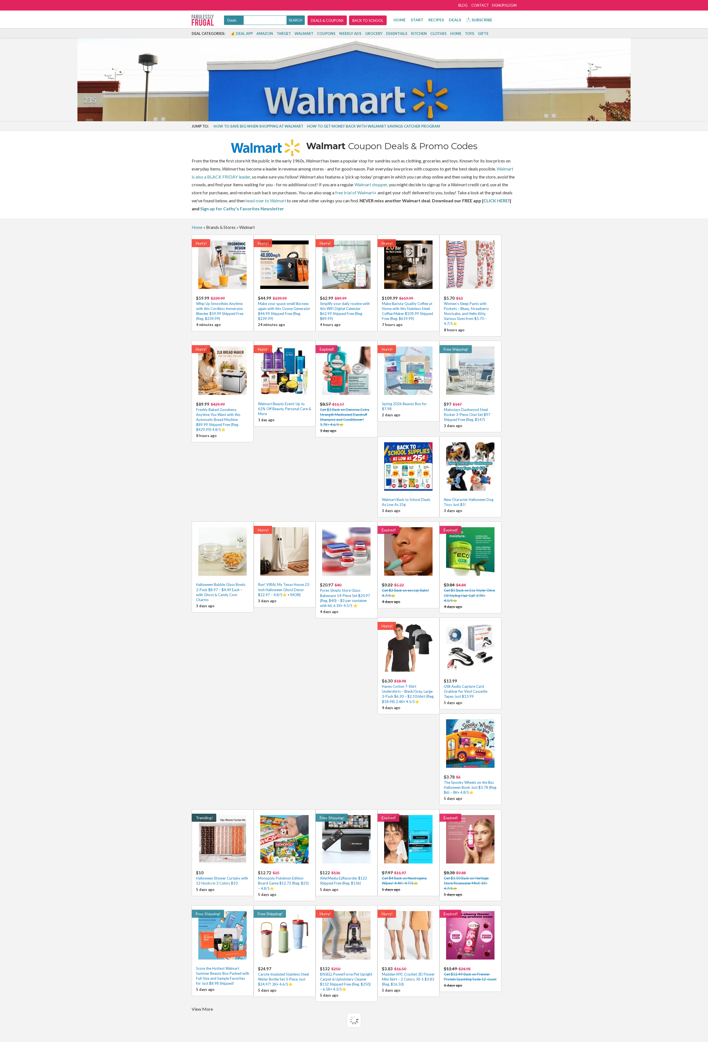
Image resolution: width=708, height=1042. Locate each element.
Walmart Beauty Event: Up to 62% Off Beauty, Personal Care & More (284, 409)
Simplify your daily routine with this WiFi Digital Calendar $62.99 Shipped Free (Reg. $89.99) (345, 308)
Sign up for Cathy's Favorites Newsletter (242, 208)
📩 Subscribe (479, 19)
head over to (266, 200)
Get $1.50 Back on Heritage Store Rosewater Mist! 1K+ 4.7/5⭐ (466, 880)
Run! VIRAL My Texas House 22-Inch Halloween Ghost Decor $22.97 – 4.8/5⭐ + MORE (284, 589)
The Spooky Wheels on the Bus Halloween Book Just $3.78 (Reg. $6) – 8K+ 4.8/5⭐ (470, 784)
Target (284, 33)
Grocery (373, 33)
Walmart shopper (371, 184)
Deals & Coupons (327, 20)
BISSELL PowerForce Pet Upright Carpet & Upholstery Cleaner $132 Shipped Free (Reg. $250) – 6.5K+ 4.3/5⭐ (346, 979)
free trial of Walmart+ (356, 192)
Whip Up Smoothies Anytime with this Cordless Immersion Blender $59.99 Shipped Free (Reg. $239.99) (219, 308)
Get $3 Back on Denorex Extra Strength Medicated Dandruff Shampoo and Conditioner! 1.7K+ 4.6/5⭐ (344, 414)
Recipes (436, 19)
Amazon (264, 33)
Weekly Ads (350, 33)
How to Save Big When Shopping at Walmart (258, 126)
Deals (455, 19)
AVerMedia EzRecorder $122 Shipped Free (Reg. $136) (343, 877)
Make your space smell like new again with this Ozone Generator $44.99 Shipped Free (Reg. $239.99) (284, 308)
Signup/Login (504, 5)
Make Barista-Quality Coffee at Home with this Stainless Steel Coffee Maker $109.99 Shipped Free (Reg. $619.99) (407, 308)
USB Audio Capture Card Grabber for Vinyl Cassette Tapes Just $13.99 (465, 688)
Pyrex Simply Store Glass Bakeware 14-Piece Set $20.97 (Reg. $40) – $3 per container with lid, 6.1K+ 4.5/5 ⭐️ (345, 595)
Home (400, 19)
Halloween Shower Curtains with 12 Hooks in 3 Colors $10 (222, 877)
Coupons (326, 33)
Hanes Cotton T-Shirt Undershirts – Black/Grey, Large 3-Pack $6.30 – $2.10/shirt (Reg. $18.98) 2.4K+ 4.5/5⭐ (408, 691)
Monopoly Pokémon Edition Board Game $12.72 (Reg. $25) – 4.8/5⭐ (283, 880)
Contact (480, 5)
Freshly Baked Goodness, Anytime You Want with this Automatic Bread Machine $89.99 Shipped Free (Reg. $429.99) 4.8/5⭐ (218, 417)
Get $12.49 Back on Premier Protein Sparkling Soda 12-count (470, 973)
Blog (463, 5)
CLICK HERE (495, 200)
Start (417, 19)
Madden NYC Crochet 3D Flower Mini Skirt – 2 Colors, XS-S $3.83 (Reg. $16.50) (408, 976)
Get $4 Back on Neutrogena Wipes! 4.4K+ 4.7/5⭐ (404, 877)
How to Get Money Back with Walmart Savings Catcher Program (373, 126)
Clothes (438, 33)
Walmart (304, 33)
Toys (469, 33)
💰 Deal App (242, 33)
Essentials (396, 33)
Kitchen (419, 33)
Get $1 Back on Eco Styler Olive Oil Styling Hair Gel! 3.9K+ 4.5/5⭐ (469, 592)
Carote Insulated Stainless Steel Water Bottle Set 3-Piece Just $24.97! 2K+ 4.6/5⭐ (283, 976)
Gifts (483, 33)
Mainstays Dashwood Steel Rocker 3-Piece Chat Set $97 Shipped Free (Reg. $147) (467, 412)
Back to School (367, 20)
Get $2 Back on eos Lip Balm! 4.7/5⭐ (405, 590)
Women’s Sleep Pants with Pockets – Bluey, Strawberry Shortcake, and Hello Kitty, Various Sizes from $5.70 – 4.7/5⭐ (466, 311)
